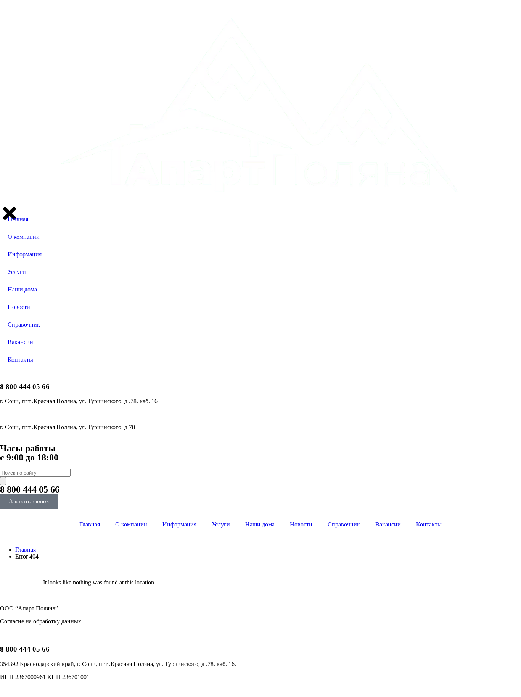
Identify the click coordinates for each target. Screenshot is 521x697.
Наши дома (260, 524)
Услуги (221, 524)
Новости (301, 524)
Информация (179, 524)
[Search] (3, 481)
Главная (89, 524)
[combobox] (35, 473)
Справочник (344, 524)
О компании (131, 524)
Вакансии (388, 524)
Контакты (429, 524)
